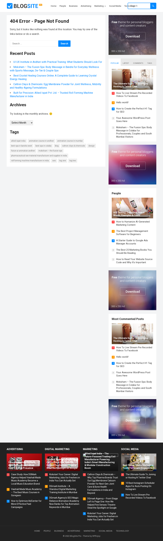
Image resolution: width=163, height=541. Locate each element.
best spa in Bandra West (21, 146)
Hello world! (122, 102)
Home (37, 531)
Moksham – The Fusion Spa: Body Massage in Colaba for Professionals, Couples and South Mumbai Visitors (134, 132)
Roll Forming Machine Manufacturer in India (30, 161)
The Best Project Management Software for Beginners (132, 233)
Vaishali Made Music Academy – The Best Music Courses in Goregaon (26, 492)
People (116, 193)
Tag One (62, 161)
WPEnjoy (96, 536)
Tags (149, 63)
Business (59, 531)
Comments (138, 63)
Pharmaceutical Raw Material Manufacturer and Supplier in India (39, 156)
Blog (57, 146)
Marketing (90, 449)
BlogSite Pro (75, 536)
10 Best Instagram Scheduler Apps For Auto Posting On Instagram (140, 486)
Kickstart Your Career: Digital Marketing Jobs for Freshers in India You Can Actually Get (64, 477)
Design (92, 146)
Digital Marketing (57, 449)
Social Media (130, 449)
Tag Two (72, 161)
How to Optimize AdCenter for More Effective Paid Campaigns (26, 504)
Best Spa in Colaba (43, 146)
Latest (126, 63)
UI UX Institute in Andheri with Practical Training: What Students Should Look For (57, 61)
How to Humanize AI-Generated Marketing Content (133, 223)
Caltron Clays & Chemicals (73, 146)
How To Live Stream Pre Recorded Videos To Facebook (134, 95)
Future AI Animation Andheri (23, 151)
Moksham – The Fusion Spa (50, 151)
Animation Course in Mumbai (70, 141)
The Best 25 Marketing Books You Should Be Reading (134, 251)
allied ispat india (18, 141)
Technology (122, 531)
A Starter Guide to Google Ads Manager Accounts (132, 242)
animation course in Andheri (41, 141)
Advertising (15, 449)
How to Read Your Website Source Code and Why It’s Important (134, 261)
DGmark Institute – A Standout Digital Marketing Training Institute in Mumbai (63, 489)
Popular (115, 63)
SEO (54, 161)
